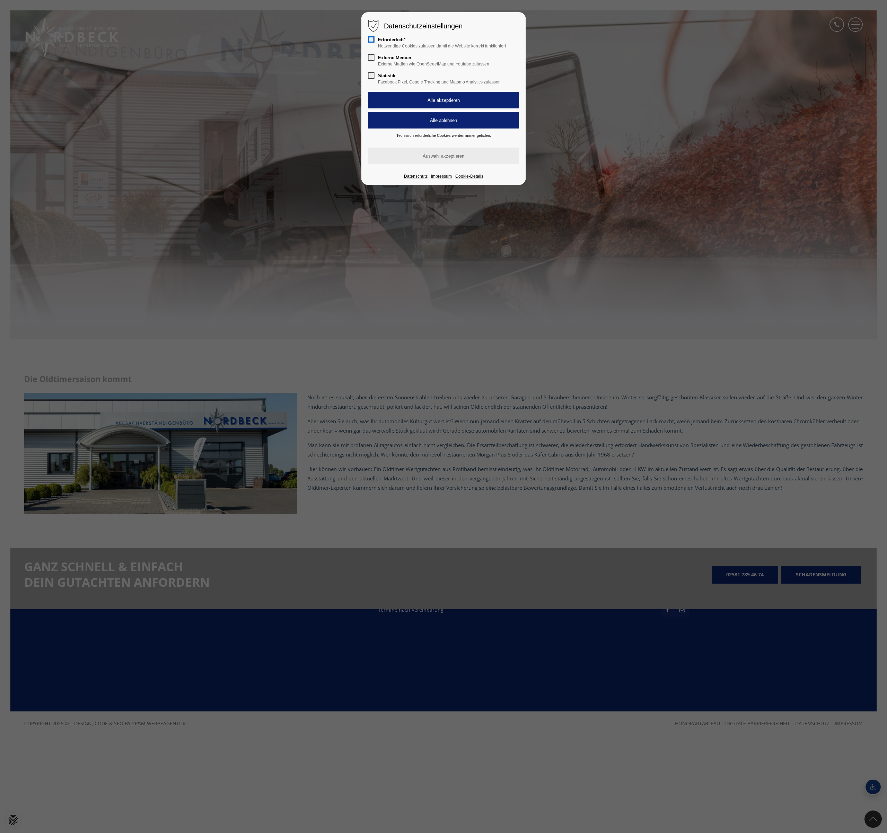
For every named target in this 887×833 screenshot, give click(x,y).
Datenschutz (416, 176)
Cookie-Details (469, 176)
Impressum (441, 176)
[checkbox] (371, 39)
